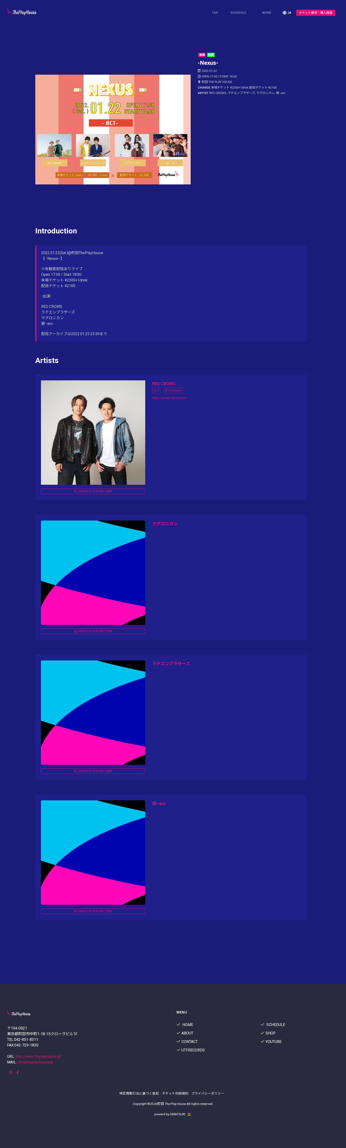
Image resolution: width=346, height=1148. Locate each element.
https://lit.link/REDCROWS (169, 398)
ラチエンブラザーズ (171, 663)
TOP (215, 12)
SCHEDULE (238, 12)
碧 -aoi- (159, 803)
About (187, 1033)
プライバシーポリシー (207, 1093)
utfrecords (193, 1050)
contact (189, 1041)
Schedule (275, 1024)
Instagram (175, 390)
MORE (266, 12)
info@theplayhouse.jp (35, 1062)
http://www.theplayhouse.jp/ (39, 1056)
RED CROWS (164, 383)
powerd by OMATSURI (170, 1114)
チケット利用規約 (175, 1093)
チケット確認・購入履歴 (316, 12)
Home (187, 1024)
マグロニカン (165, 523)
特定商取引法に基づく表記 (139, 1093)
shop (271, 1033)
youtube (274, 1041)
